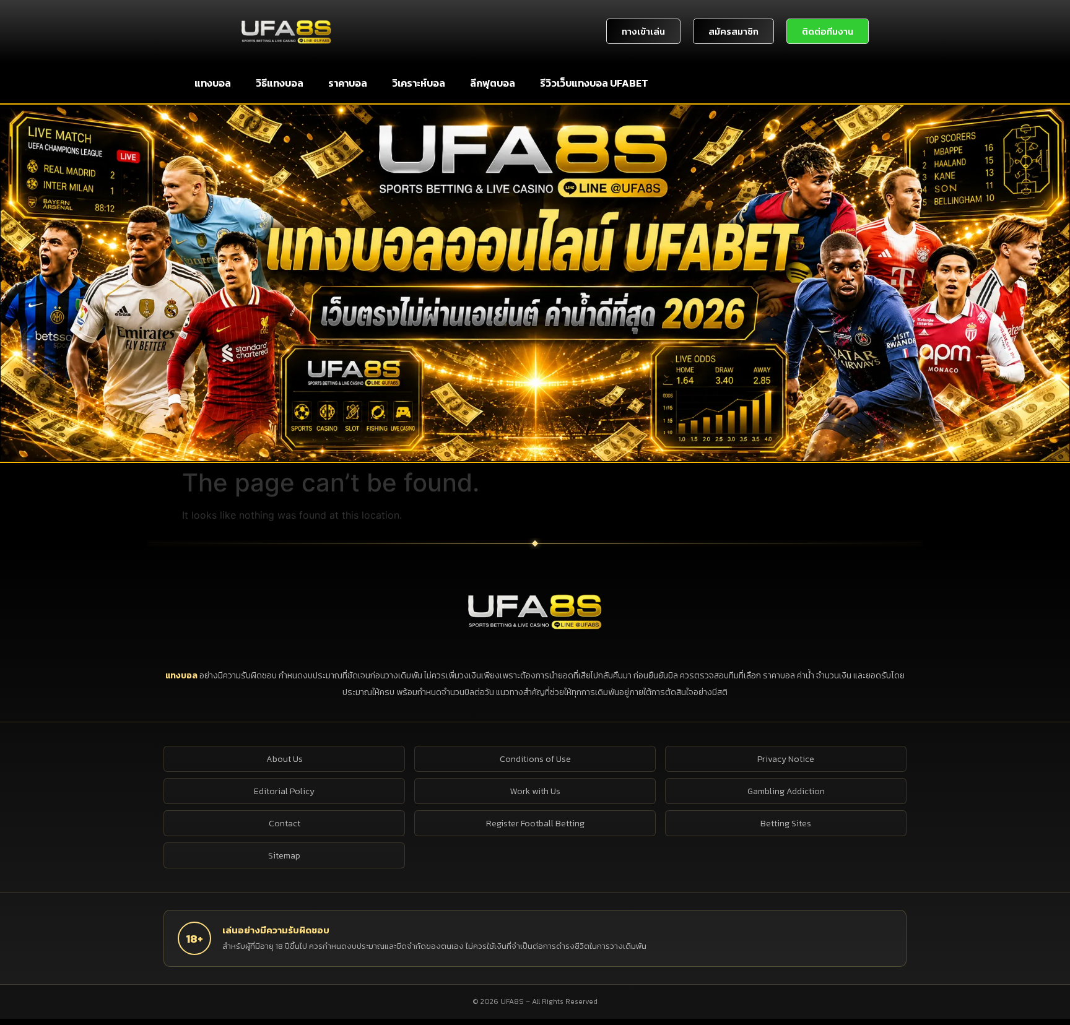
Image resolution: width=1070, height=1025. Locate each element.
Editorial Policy (284, 791)
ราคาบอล (347, 83)
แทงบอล (212, 83)
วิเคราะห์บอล (418, 83)
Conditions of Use (535, 759)
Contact (284, 823)
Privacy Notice (785, 759)
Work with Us (535, 791)
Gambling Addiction (786, 791)
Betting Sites (785, 823)
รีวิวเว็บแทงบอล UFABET (594, 83)
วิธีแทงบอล (279, 83)
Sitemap (284, 855)
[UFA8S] (535, 611)
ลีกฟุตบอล (492, 83)
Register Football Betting (535, 823)
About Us (284, 759)
